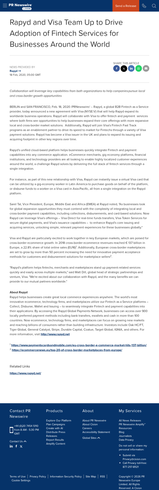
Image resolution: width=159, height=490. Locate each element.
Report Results (55, 440)
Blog (121, 432)
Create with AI (54, 428)
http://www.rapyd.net (55, 334)
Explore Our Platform (58, 420)
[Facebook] (16, 446)
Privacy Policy (38, 476)
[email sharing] (146, 69)
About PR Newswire (94, 420)
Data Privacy (126, 440)
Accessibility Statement (96, 432)
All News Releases (130, 420)
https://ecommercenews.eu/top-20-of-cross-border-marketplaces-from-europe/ (67, 350)
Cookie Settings (21, 480)
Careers (87, 428)
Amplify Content (55, 444)
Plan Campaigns (55, 424)
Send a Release (125, 6)
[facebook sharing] (116, 69)
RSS (102, 476)
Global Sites (89, 438)
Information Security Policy (66, 476)
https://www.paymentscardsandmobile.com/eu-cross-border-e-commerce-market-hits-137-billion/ (79, 345)
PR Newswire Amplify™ (132, 424)
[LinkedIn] (12, 446)
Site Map (91, 476)
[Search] (154, 6)
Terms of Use (18, 476)
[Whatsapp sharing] (138, 69)
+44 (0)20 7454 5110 (26, 426)
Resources (125, 428)
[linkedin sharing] (131, 69)
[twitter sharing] (124, 69)
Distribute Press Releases (55, 434)
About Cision (90, 424)
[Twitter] (21, 446)
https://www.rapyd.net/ (25, 373)
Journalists (125, 436)
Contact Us (17, 441)
